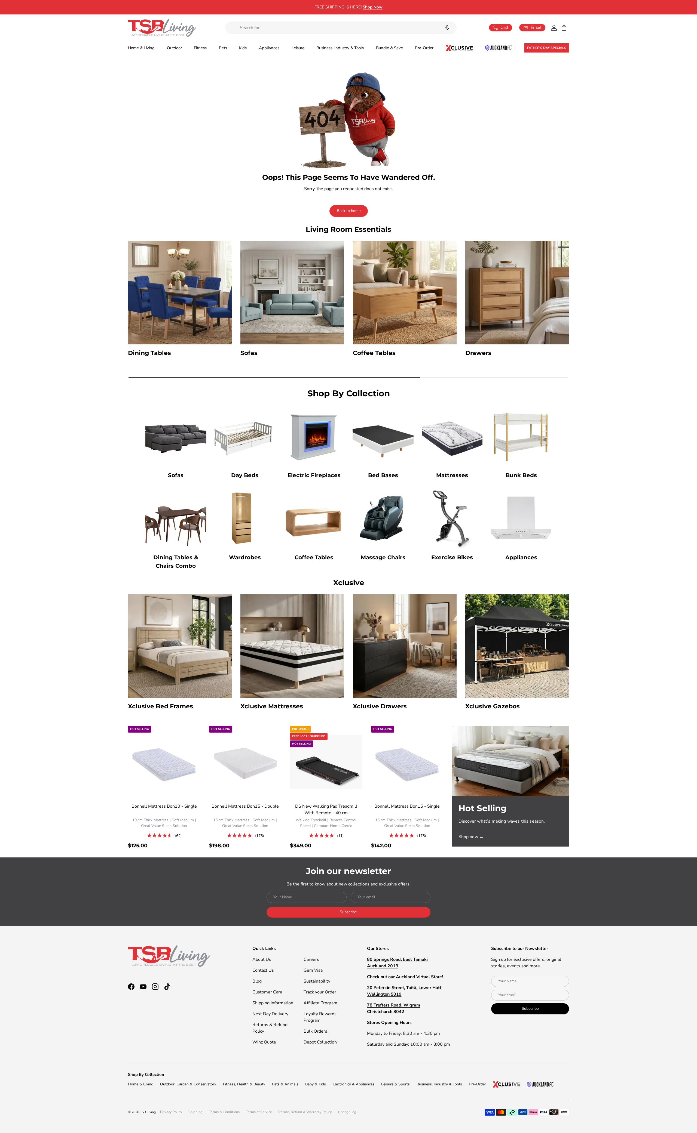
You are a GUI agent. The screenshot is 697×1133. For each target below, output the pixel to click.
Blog (257, 981)
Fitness (200, 48)
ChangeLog (347, 1112)
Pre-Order (424, 48)
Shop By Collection (146, 1074)
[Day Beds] (245, 435)
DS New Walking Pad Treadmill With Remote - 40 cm (326, 809)
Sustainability (317, 981)
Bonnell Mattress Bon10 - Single (164, 806)
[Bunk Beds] (521, 435)
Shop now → (471, 837)
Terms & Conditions (224, 1112)
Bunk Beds (521, 475)
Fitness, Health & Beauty (244, 1084)
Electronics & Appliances (353, 1084)
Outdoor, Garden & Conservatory (188, 1084)
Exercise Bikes (452, 557)
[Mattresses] (452, 435)
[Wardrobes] (245, 517)
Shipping (195, 1112)
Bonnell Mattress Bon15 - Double (245, 806)
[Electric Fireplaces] (313, 435)
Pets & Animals (285, 1084)
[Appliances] (521, 517)
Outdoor (174, 48)
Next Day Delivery (270, 1014)
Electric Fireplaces (314, 475)
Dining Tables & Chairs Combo (175, 561)
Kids (243, 48)
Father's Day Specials (546, 48)
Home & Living (141, 48)
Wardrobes (245, 557)
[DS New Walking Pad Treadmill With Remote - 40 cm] (326, 762)
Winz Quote (264, 1042)
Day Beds (244, 475)
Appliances (269, 48)
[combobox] (341, 27)
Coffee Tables (314, 557)
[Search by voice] (447, 28)
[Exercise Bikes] (452, 517)
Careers (311, 959)
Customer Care (267, 992)
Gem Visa (313, 970)
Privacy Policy (171, 1112)
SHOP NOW (393, 7)
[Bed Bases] (383, 435)
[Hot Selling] (510, 761)
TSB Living (148, 1112)
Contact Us (263, 970)
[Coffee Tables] (313, 517)
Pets (223, 48)
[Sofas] (175, 435)
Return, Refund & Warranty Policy (305, 1112)
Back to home (348, 210)
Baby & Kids (315, 1084)
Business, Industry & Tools (340, 48)
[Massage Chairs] (383, 517)
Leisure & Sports (395, 1084)
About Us (261, 959)
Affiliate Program (320, 1003)
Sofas (176, 475)
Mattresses (452, 475)
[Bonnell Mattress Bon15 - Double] (245, 762)
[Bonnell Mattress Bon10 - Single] (164, 762)
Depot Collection (320, 1042)
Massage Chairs (383, 557)
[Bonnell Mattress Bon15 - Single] (407, 762)
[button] (564, 28)
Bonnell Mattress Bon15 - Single (407, 806)
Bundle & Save (389, 48)
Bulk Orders (315, 1031)
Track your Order (320, 992)
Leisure (298, 48)
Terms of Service (259, 1112)
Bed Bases (383, 475)
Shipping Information (272, 1003)
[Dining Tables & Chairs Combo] (175, 517)
